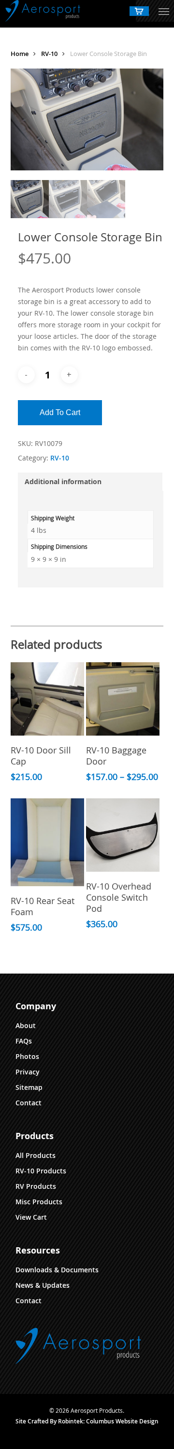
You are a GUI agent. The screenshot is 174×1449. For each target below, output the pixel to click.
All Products (35, 1155)
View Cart (31, 1217)
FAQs (23, 1040)
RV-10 (49, 53)
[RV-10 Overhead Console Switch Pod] (123, 835)
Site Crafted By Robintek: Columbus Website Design (87, 1421)
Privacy (27, 1071)
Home (20, 53)
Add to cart (60, 412)
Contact (28, 1102)
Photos (27, 1056)
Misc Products (38, 1201)
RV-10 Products (40, 1170)
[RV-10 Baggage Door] (123, 699)
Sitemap (29, 1087)
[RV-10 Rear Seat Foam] (47, 842)
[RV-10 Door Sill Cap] (47, 699)
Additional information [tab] (63, 481)
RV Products (35, 1186)
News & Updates (42, 1285)
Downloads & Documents (57, 1269)
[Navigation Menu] (164, 11)
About (25, 1025)
